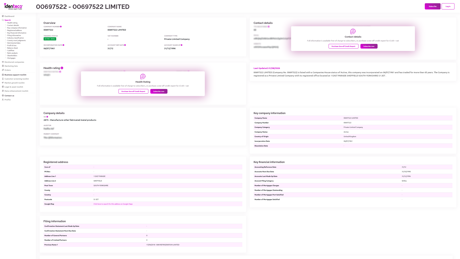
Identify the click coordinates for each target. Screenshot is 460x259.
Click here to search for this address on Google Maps (113, 204)
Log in (448, 6)
